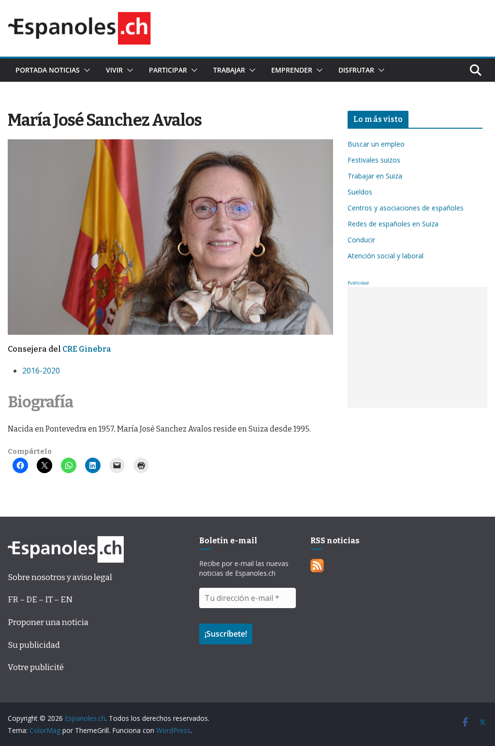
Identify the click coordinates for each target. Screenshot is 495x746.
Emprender (291, 70)
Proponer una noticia (48, 622)
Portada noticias (47, 70)
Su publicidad (34, 645)
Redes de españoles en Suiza (393, 223)
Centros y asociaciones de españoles (406, 207)
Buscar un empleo (376, 144)
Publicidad (358, 283)
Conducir (361, 239)
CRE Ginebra (86, 349)
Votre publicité (36, 667)
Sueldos (360, 191)
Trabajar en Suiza (375, 175)
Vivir (114, 70)
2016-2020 (41, 370)
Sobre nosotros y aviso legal (60, 577)
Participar (168, 70)
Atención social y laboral (385, 255)
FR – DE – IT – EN (40, 600)
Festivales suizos (374, 159)
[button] (85, 70)
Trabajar (229, 70)
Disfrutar (356, 70)
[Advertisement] (417, 347)
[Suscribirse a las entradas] (317, 566)
